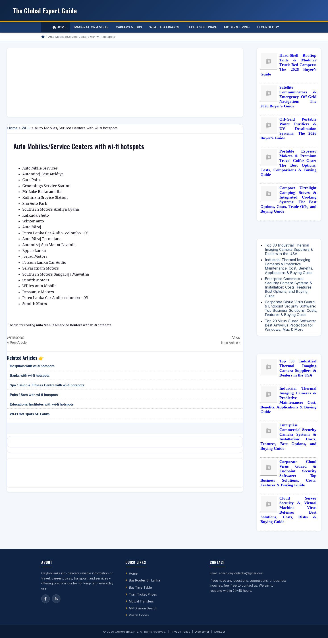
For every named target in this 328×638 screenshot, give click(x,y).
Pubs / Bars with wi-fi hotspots (34, 395)
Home (61, 27)
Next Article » (231, 343)
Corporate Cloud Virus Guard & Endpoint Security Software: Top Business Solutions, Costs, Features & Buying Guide (291, 308)
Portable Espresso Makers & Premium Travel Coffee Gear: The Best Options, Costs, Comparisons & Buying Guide (288, 163)
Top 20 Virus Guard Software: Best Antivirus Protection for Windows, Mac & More (290, 325)
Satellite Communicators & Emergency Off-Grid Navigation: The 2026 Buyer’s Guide (288, 96)
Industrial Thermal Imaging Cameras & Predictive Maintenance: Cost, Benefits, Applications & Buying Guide (289, 266)
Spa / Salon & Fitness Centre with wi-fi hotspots (47, 385)
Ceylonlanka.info (126, 631)
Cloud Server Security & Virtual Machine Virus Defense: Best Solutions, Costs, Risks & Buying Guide (288, 510)
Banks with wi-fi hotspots (30, 375)
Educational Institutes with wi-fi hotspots (42, 404)
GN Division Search (143, 608)
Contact (219, 631)
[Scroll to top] (318, 629)
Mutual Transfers (141, 601)
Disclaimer (202, 631)
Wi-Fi (26, 128)
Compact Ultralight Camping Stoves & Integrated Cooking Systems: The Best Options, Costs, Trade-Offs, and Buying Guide (288, 199)
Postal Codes (139, 615)
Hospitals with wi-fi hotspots (32, 366)
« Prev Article (17, 342)
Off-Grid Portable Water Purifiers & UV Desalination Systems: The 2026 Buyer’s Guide (288, 128)
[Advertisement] (124, 82)
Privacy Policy (180, 631)
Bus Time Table (140, 587)
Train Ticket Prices (143, 594)
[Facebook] (45, 598)
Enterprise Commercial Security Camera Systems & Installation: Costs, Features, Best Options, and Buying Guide (289, 287)
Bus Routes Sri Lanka (144, 580)
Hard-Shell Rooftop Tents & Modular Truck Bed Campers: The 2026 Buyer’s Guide (288, 64)
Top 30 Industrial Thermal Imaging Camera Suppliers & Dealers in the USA (289, 249)
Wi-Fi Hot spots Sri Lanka (30, 414)
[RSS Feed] (56, 598)
